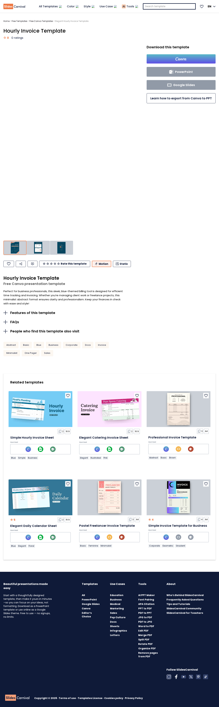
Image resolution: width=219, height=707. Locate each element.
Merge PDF (145, 635)
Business (53, 345)
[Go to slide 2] (38, 248)
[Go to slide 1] (15, 248)
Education (116, 595)
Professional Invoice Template (172, 437)
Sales (47, 353)
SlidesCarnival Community (183, 608)
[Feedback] (32, 264)
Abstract (11, 345)
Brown (172, 457)
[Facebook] (176, 676)
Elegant (84, 457)
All (83, 595)
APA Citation (146, 604)
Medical (115, 604)
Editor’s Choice (87, 614)
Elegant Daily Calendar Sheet (33, 526)
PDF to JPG (145, 622)
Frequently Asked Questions (185, 599)
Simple (21, 457)
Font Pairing (146, 599)
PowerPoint (89, 599)
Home (6, 21)
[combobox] (169, 6)
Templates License (90, 698)
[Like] (8, 264)
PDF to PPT (145, 613)
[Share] (21, 264)
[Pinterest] (198, 676)
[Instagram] (168, 676)
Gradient (180, 545)
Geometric (167, 545)
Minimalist (11, 353)
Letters (115, 635)
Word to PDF (146, 626)
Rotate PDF (145, 644)
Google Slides (91, 604)
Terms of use (67, 698)
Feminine (93, 545)
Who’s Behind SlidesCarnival (185, 595)
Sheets (114, 626)
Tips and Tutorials (178, 604)
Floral (31, 545)
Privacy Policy (134, 698)
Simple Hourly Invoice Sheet (32, 437)
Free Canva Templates (41, 21)
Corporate (72, 345)
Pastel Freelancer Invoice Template (107, 525)
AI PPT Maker (146, 595)
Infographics (118, 630)
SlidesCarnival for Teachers (184, 613)
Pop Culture (118, 617)
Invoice (102, 345)
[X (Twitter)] (191, 676)
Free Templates (19, 21)
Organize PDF (147, 648)
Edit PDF (143, 630)
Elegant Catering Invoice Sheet (103, 437)
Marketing (117, 608)
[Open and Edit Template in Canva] (181, 59)
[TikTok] (205, 676)
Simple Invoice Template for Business (177, 525)
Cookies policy (114, 698)
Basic (26, 345)
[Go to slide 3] (61, 248)
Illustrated (96, 457)
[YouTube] (183, 676)
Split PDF (143, 639)
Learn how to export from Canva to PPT (181, 98)
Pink (105, 457)
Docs (88, 345)
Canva (86, 608)
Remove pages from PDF (148, 654)
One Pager (31, 353)
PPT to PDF (145, 608)
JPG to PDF (145, 617)
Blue (38, 345)
